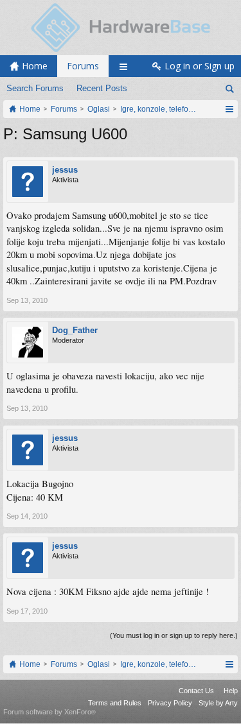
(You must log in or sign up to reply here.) (174, 635)
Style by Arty (218, 703)
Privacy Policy (170, 703)
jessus (65, 170)
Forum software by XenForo (49, 712)
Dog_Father (75, 330)
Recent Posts (101, 88)
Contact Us (196, 690)
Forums (83, 66)
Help (231, 690)
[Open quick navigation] (229, 109)
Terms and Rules (114, 703)
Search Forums (35, 88)
